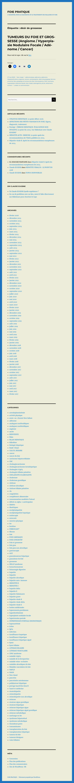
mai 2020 (12, 299)
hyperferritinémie (16, 613)
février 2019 (13, 340)
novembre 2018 (15, 348)
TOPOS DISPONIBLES (34, 173)
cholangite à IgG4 (16, 469)
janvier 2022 (14, 261)
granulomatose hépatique (19, 556)
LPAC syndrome (15, 653)
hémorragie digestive (17, 570)
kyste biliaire (14, 645)
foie (15, 81)
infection (12, 632)
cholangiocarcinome (17, 464)
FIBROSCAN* (14, 529)
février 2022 (14, 259)
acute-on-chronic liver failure (20, 418)
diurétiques (13, 507)
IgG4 (11, 629)
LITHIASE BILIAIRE (16, 648)
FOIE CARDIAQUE (16, 537)
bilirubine (13, 442)
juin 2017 (12, 383)
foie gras (12, 545)
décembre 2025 (15, 218)
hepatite (12, 572)
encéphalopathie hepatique (19, 513)
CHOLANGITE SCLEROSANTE (20, 475)
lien (29, 55)
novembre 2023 (15, 242)
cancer (27, 79)
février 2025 (14, 234)
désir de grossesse (44, 79)
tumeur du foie (15, 735)
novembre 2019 (15, 316)
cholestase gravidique (17, 480)
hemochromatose (16, 567)
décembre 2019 (15, 313)
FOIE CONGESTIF (15, 540)
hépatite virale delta (17, 602)
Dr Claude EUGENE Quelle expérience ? (24, 191)
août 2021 (13, 272)
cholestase (13, 478)
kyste (11, 643)
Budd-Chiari (14, 448)
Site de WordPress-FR (17, 767)
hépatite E (13, 591)
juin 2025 (13, 229)
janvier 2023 (14, 251)
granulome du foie (16, 559)
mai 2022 (12, 256)
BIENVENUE (14, 434)
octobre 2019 (14, 318)
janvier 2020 (14, 310)
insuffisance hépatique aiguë (20, 640)
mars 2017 (13, 391)
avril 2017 (13, 389)
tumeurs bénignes (16, 737)
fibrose (12, 532)
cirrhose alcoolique (16, 486)
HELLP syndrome (16, 564)
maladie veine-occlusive (18, 662)
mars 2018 (13, 359)
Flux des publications (17, 761)
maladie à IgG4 (15, 656)
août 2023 (13, 248)
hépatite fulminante (17, 594)
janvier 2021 (14, 280)
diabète (12, 505)
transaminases (15, 726)
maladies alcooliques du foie (20, 664)
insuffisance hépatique (18, 637)
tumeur (9, 85)
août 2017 (13, 378)
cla (10, 491)
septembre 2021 (15, 270)
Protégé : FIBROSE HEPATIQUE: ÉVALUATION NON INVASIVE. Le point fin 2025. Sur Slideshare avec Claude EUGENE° (30, 129)
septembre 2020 (15, 291)
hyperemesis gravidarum (18, 610)
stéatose (12, 699)
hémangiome (39, 81)
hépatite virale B (15, 599)
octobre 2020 (14, 288)
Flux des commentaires (18, 764)
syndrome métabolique (18, 721)
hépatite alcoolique (16, 578)
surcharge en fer (15, 716)
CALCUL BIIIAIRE (15, 451)
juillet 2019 (13, 326)
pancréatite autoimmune (18, 680)
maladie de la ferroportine (19, 659)
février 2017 (13, 394)
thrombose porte (15, 724)
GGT (11, 553)
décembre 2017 (15, 367)
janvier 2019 (14, 343)
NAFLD (12, 670)
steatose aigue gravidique (19, 702)
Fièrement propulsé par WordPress (29, 777)
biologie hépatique (16, 445)
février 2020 (14, 307)
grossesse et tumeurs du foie (25, 81)
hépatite (12, 575)
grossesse (13, 561)
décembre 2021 (15, 264)
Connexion (13, 759)
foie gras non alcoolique (18, 548)
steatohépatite (15, 691)
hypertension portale (17, 618)
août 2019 (13, 324)
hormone (51, 81)
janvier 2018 (14, 364)
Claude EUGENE (15, 167)
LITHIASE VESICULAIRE (18, 651)
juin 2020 (13, 297)
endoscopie (13, 515)
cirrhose (12, 483)
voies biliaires (14, 740)
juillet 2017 (13, 380)
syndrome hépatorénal (18, 718)
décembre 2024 (15, 237)
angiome (21, 79)
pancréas (12, 678)
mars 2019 (13, 337)
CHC (11, 461)
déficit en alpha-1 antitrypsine (21, 502)
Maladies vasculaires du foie (20, 667)
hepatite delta (14, 588)
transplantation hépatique (19, 732)
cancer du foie (14, 456)
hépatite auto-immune (18, 580)
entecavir (12, 518)
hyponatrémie (14, 624)
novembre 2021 (15, 267)
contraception (34, 79)
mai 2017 (12, 386)
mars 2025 (13, 232)
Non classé (20, 77)
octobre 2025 (14, 224)
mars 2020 (13, 305)
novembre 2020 (15, 286)
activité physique (15, 415)
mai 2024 (12, 240)
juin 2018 (12, 353)
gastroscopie (14, 551)
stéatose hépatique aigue (18, 708)
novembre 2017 (15, 370)
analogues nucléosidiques (19, 423)
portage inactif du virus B (19, 686)
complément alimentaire (18, 496)
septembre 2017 (15, 375)
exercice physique (16, 521)
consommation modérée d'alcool (22, 499)
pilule (43, 83)
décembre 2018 (15, 345)
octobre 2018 (14, 351)
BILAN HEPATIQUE (16, 440)
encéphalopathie (15, 510)
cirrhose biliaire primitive (19, 488)
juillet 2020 (13, 294)
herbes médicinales (16, 607)
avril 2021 (13, 275)
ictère (11, 626)
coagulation (13, 494)
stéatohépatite (15, 694)
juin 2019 (12, 329)
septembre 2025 (15, 226)
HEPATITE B (14, 583)
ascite (11, 432)
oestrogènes (37, 83)
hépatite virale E (15, 605)
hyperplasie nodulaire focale (16, 83)
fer (10, 524)
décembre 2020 (15, 283)
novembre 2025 (15, 221)
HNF (45, 81)
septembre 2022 (15, 253)
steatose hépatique (16, 705)
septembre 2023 (15, 245)
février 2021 (13, 278)
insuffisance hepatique (18, 634)
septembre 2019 (15, 321)
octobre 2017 (14, 372)
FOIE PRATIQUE (18, 11)
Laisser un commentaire (21, 85)
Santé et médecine (16, 689)
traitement (49, 83)
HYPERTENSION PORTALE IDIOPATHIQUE (25, 621)
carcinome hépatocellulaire (19, 459)
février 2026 (14, 215)
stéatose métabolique (17, 713)
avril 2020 (13, 302)
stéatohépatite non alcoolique (20, 697)
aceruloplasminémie (17, 413)
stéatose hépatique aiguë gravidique (23, 710)
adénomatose (29, 77)
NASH (11, 672)
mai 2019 (12, 332)
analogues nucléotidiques (19, 426)
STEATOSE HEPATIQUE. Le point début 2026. (26, 119)
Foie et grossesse (15, 542)
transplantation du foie (18, 729)
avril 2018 (13, 356)
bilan (11, 437)
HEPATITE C (14, 586)
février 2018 (13, 362)
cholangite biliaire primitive (20, 472)
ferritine (12, 526)
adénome (38, 77)
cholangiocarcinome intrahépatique (23, 467)
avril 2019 (13, 334)
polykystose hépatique (18, 683)
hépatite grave (14, 597)
